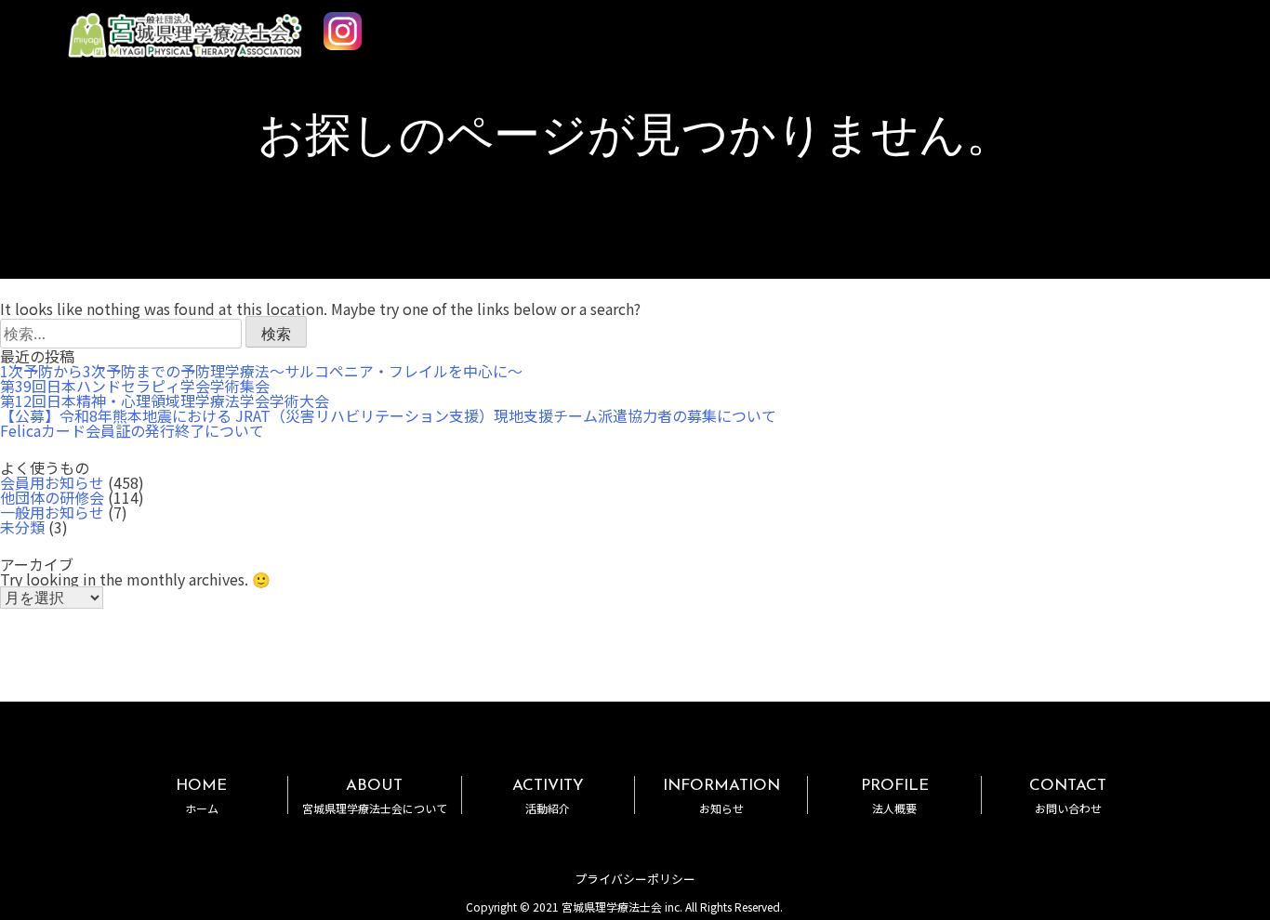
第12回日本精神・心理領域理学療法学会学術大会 (164, 400)
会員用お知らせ (52, 482)
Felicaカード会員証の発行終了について (132, 430)
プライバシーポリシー (635, 878)
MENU (1222, 30)
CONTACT (1067, 796)
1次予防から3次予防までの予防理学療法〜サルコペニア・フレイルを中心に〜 (261, 371)
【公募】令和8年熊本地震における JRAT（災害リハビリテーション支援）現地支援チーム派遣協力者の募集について (388, 415)
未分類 (22, 527)
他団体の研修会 (52, 497)
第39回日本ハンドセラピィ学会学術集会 (135, 386)
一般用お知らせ (52, 512)
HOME (201, 796)
